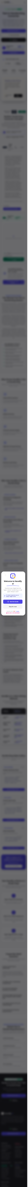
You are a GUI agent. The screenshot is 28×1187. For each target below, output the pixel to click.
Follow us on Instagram (14, 612)
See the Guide (14, 602)
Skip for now (13, 606)
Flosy (17, 611)
